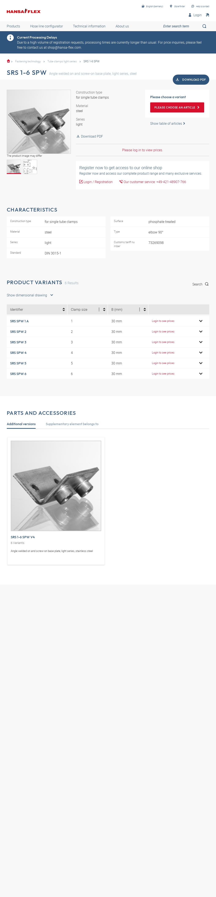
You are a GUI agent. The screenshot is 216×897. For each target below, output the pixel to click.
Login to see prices (163, 321)
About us (122, 26)
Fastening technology (28, 61)
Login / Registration (98, 181)
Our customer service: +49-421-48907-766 (154, 181)
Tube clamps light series (62, 61)
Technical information (89, 26)
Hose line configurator (46, 26)
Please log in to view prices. (142, 150)
